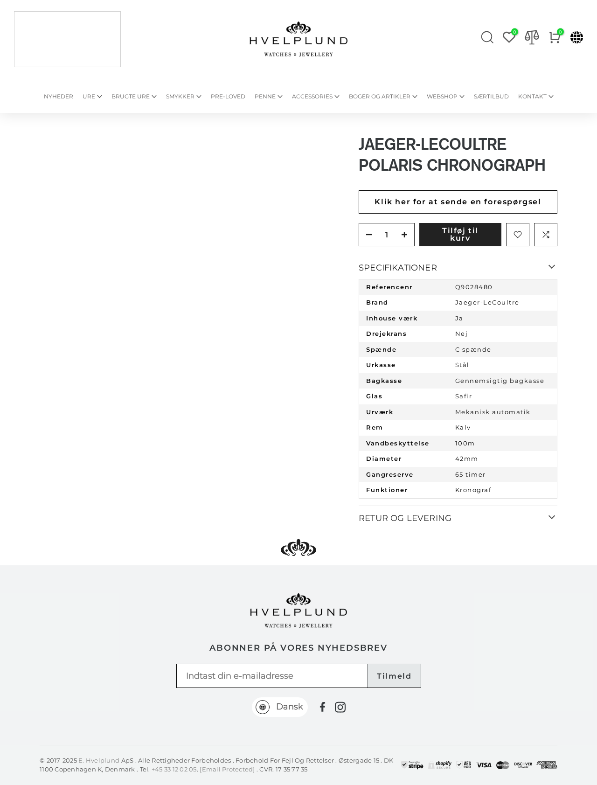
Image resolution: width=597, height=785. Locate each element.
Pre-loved (228, 96)
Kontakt (532, 96)
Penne (265, 96)
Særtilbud (491, 96)
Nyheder (58, 96)
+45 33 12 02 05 (174, 769)
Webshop (442, 96)
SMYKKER (180, 96)
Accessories (312, 96)
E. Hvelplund (98, 760)
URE (89, 96)
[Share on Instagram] (340, 707)
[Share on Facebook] (322, 707)
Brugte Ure (130, 96)
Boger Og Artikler (379, 96)
